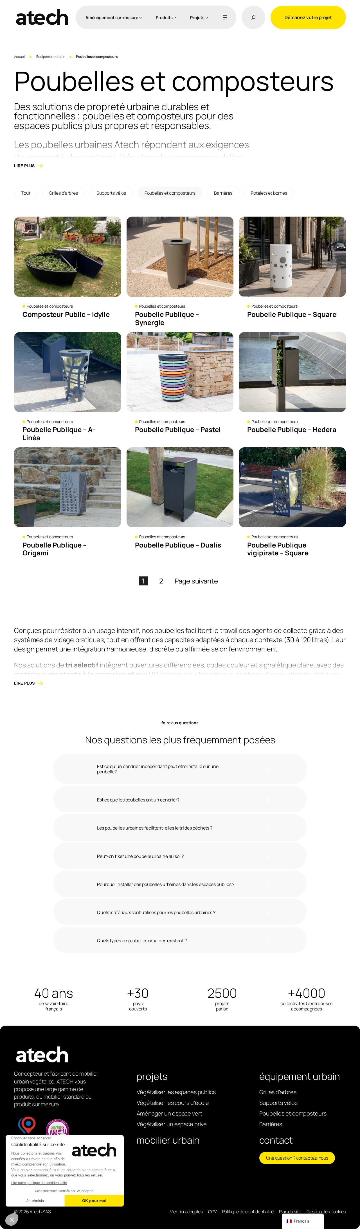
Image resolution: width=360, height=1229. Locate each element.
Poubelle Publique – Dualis (178, 545)
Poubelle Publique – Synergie (167, 318)
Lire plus (24, 165)
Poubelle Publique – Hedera (291, 430)
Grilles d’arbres (63, 193)
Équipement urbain (50, 56)
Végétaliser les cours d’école (173, 1103)
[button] (180, 769)
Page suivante (196, 580)
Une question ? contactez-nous (297, 1158)
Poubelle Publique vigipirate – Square (278, 549)
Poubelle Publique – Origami (54, 549)
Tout (25, 193)
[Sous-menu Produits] (175, 17)
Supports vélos (111, 193)
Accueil (19, 56)
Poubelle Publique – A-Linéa (58, 434)
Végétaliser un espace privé (172, 1124)
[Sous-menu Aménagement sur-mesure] (140, 17)
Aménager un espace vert (169, 1113)
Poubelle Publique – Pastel (178, 430)
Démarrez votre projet (308, 17)
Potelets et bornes (269, 193)
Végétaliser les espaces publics (176, 1092)
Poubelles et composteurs (170, 193)
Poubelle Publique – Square (291, 314)
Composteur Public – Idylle (66, 314)
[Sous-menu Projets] (206, 17)
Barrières (223, 193)
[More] (224, 17)
